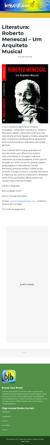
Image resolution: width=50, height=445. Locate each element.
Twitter (5, 421)
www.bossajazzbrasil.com (22, 201)
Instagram (6, 412)
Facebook (6, 416)
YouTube (5, 425)
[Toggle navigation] (43, 16)
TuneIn (4, 430)
